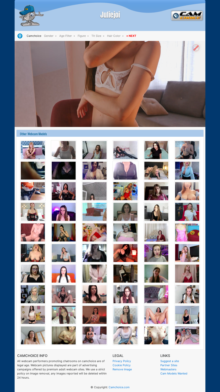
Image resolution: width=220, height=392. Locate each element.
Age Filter (66, 35)
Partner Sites (168, 365)
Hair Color (114, 35)
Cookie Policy (122, 365)
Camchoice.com (119, 387)
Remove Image (122, 369)
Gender (49, 35)
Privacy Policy (122, 361)
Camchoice (35, 35)
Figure (82, 35)
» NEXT (131, 35)
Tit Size (96, 35)
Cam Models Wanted (173, 373)
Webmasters (168, 369)
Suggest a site (169, 361)
